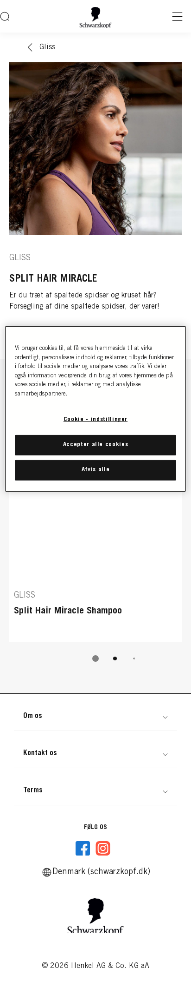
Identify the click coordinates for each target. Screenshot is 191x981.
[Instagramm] (103, 848)
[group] (95, 537)
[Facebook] (83, 848)
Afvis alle (96, 470)
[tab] (95, 658)
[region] (95, 409)
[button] (95, 716)
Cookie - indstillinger (95, 420)
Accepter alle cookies (95, 445)
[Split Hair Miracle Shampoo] (95, 520)
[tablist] (95, 658)
